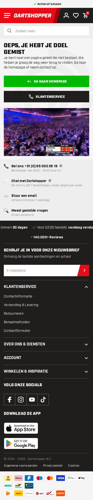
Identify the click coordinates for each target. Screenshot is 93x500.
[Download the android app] (21, 443)
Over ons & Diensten (24, 344)
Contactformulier (17, 331)
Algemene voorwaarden (20, 466)
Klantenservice (50, 97)
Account (12, 357)
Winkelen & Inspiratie (26, 371)
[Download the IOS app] (21, 428)
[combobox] (49, 31)
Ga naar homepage (50, 81)
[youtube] (32, 399)
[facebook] (9, 399)
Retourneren (14, 314)
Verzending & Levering (21, 305)
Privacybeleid (52, 466)
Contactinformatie (18, 296)
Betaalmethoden (17, 322)
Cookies (73, 466)
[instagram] (20, 399)
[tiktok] (43, 399)
